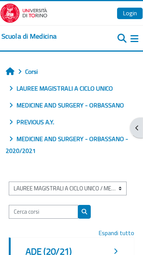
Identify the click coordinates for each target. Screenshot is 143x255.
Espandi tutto (116, 232)
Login (130, 13)
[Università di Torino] (24, 12)
